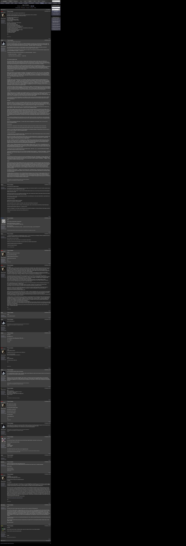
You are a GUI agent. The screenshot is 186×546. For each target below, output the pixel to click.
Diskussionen (16, 1)
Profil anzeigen (3, 259)
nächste (48, 9)
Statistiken (30, 1)
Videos (25, 1)
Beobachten (23, 7)
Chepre (2, 11)
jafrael (2, 436)
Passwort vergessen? (56, 13)
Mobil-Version (12, 543)
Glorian (2, 233)
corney (2, 312)
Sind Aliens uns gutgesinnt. (56, 24)
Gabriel (2, 525)
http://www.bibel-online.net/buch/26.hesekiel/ (16, 497)
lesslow (2, 40)
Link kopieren (3, 187)
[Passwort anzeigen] (59, 10)
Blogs (21, 1)
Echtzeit (10, 1)
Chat (35, 1)
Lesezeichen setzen (3, 188)
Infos (35, 7)
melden (49, 38)
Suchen (32, 7)
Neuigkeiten (43, 1)
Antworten (28, 7)
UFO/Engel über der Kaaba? (56, 29)
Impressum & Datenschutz (3, 543)
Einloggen (56, 11)
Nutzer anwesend (56, 5)
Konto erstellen (56, 14)
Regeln (9, 543)
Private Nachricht (3, 260)
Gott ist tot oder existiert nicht (56, 27)
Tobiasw (2, 184)
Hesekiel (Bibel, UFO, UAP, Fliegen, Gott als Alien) (56, 22)
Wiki (38, 1)
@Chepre (8, 438)
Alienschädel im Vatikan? (56, 19)
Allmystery (4, 1)
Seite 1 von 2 (3, 9)
